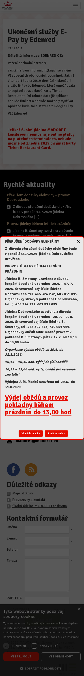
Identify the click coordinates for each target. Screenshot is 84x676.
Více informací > (31, 433)
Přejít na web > (56, 433)
